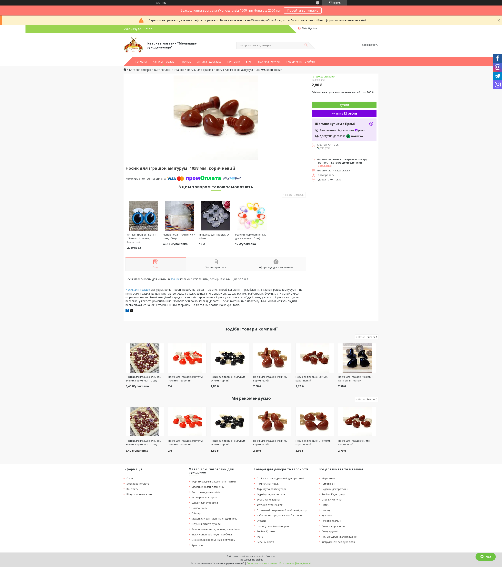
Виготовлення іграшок (169, 70)
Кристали (197, 545)
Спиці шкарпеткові (333, 526)
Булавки (327, 515)
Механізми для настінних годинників (214, 518)
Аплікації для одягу (333, 494)
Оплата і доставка (209, 61)
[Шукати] (306, 45)
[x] (131, 311)
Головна (141, 61)
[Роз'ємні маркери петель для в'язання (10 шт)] (251, 216)
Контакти (233, 61)
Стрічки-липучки (332, 499)
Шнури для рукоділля (205, 502)
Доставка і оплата (137, 483)
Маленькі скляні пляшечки (208, 487)
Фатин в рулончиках (270, 505)
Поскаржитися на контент (262, 563)
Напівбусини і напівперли (273, 526)
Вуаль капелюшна (268, 499)
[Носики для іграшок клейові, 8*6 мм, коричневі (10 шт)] (145, 358)
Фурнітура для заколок (271, 494)
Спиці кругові (330, 531)
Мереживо (328, 478)
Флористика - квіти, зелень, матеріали (216, 529)
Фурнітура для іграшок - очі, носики (214, 481)
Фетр (260, 536)
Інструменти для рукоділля (338, 542)
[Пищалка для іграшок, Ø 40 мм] (215, 216)
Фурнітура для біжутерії (271, 489)
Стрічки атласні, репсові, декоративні (280, 478)
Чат (488, 556)
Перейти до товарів (302, 10)
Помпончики (199, 508)
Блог (249, 61)
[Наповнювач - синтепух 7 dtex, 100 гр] (179, 216)
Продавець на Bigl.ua (251, 559)
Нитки (325, 505)
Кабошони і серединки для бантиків (279, 515)
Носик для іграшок (138, 289)
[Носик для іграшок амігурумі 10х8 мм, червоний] (187, 358)
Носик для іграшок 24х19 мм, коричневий (313, 442)
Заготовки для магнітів (206, 492)
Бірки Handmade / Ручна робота (212, 534)
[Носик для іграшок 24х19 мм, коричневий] (315, 421)
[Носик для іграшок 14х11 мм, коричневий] (272, 358)
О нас (129, 478)
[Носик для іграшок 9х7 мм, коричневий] (315, 358)
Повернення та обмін (300, 61)
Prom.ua (270, 556)
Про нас (185, 61)
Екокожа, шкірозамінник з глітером (213, 540)
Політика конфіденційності (295, 563)
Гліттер (196, 513)
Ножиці (326, 510)
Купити (344, 105)
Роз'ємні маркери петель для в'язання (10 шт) (250, 236)
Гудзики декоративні (335, 489)
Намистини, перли (268, 483)
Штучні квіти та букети (206, 524)
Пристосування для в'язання (339, 536)
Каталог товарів (164, 61)
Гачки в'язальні (331, 520)
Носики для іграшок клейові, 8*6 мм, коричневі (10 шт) (143, 378)
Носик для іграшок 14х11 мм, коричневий (270, 442)
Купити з (337, 113)
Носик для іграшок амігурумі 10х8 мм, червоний (185, 378)
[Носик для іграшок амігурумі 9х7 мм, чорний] (230, 358)
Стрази (261, 520)
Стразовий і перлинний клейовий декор (282, 510)
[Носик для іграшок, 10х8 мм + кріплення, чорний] (357, 358)
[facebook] (127, 311)
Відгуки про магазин (139, 494)
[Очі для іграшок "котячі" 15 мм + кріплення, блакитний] (143, 216)
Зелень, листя (265, 542)
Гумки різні (328, 483)
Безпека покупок (269, 61)
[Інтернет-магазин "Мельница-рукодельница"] (133, 45)
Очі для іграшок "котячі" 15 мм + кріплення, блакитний (142, 238)
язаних (174, 279)
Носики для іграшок (200, 70)
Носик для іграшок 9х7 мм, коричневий (354, 442)
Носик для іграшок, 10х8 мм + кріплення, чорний (356, 378)
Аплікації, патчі (266, 531)
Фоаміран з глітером (204, 497)
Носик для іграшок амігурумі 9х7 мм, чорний (228, 378)
